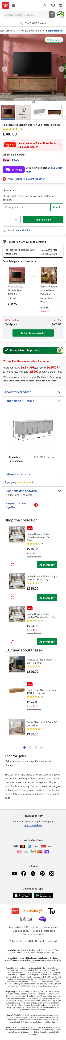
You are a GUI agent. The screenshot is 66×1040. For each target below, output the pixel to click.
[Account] (45, 6)
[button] (54, 40)
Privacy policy (50, 926)
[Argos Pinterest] (42, 873)
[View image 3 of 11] (39, 112)
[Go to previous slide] (4, 69)
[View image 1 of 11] (8, 112)
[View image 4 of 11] (54, 112)
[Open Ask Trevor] (60, 14)
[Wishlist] (53, 6)
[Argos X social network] (33, 873)
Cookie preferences (44, 930)
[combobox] (25, 14)
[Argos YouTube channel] (14, 873)
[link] (33, 178)
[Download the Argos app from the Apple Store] (22, 897)
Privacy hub (32, 926)
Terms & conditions (34, 934)
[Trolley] (60, 6)
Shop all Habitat (54, 30)
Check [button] (56, 207)
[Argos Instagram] (51, 873)
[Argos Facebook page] (24, 873)
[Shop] (13, 6)
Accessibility (15, 926)
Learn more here (33, 825)
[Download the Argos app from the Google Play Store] (43, 897)
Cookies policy (21, 930)
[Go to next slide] (61, 69)
